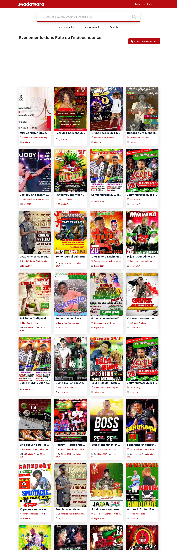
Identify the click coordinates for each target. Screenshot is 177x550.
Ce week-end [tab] (92, 27)
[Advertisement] (88, 68)
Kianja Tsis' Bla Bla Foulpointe (35, 261)
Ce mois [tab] (114, 27)
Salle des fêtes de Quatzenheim (35, 199)
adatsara (33, 4)
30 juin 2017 (63, 204)
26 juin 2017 (134, 204)
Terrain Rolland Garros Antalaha (143, 449)
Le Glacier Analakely (138, 323)
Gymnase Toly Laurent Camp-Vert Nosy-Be (41, 137)
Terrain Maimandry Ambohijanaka (72, 449)
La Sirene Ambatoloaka (139, 137)
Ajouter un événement (144, 41)
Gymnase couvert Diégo (104, 323)
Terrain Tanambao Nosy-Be (34, 514)
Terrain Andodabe (137, 514)
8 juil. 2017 (98, 142)
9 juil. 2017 (62, 139)
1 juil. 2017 (133, 142)
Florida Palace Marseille (103, 137)
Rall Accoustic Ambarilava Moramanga (39, 449)
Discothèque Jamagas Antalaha (107, 514)
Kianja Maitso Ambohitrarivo (142, 261)
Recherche (151, 4)
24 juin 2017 (27, 142)
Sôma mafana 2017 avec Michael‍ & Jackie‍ (118, 194)
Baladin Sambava (65, 387)
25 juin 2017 (30, 328)
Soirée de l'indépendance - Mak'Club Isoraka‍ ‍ (49, 318)
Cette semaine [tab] (66, 27)
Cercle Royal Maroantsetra (105, 449)
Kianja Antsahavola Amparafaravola (109, 387)
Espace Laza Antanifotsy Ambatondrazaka (112, 261)
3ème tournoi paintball (70, 256)
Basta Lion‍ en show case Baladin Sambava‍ (83, 383)
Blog (137, 4)
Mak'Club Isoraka (30, 323)
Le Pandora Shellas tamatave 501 (72, 514)
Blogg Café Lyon (64, 199)
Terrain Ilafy (134, 199)
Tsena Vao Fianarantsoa (68, 323)
